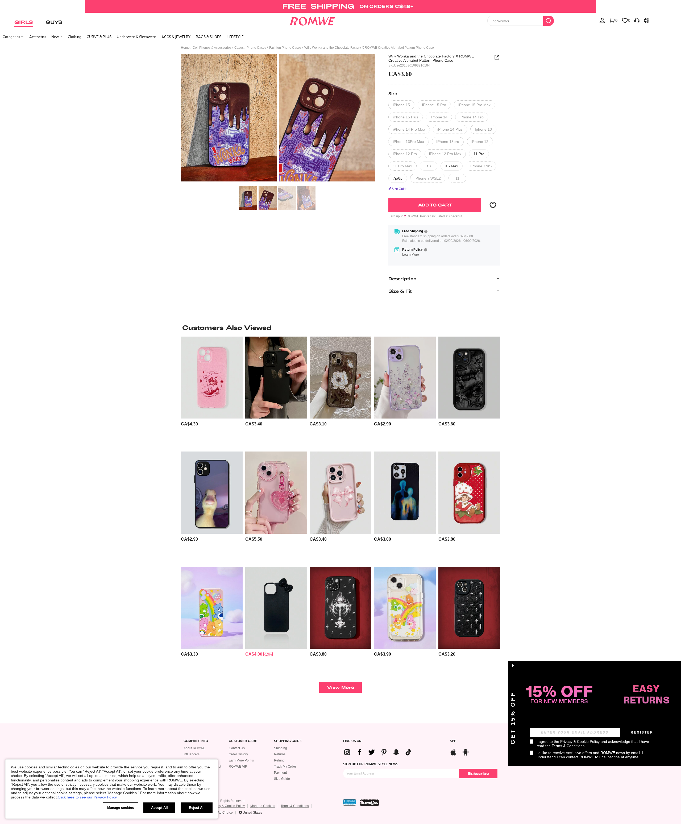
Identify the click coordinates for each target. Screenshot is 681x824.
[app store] (453, 751)
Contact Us (237, 748)
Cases (239, 47)
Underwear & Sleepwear (136, 37)
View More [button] (340, 687)
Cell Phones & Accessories (212, 47)
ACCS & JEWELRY (175, 37)
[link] (340, 6)
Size (392, 94)
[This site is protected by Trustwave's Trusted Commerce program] (349, 802)
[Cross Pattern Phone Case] (469, 608)
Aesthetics (37, 37)
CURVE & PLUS (99, 37)
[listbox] (602, 20)
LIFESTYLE (235, 37)
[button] (493, 205)
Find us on (352, 741)
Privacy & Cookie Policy (227, 806)
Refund (279, 760)
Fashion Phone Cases (285, 47)
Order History (238, 754)
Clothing (74, 37)
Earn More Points (241, 760)
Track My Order (285, 766)
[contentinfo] (189, 424)
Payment (280, 773)
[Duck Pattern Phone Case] (212, 493)
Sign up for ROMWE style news (370, 764)
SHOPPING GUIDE (288, 741)
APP (453, 741)
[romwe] (312, 20)
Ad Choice (225, 812)
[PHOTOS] (278, 118)
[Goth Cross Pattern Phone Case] (340, 608)
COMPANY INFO (196, 741)
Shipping (280, 748)
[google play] (465, 751)
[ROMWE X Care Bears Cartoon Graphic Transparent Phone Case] (405, 608)
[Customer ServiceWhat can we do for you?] (637, 20)
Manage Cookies (262, 806)
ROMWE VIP (238, 766)
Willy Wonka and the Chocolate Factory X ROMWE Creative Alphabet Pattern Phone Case (431, 58)
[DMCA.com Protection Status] (369, 802)
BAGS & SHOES (208, 37)
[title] (340, 327)
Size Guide (282, 779)
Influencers (192, 754)
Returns (279, 754)
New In (57, 37)
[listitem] (212, 392)
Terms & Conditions (295, 806)
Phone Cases (256, 47)
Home (185, 47)
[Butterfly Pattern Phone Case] (276, 378)
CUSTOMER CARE (243, 741)
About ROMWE (194, 748)
